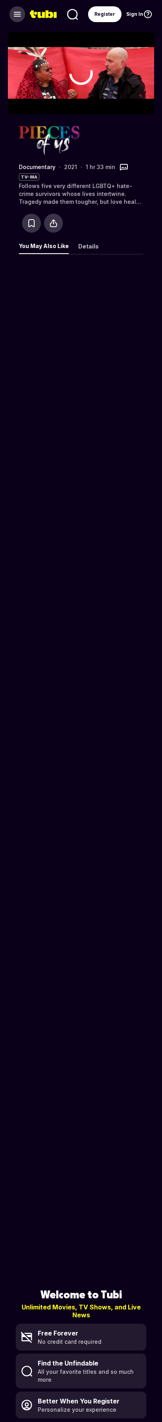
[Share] (53, 223)
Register (104, 14)
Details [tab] (88, 246)
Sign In (134, 14)
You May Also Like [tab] (44, 246)
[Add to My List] (31, 223)
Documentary (37, 167)
